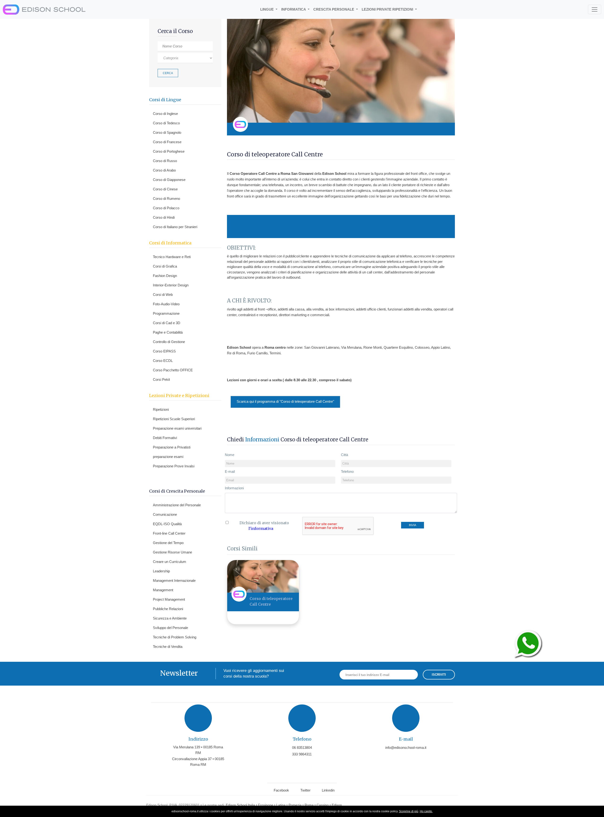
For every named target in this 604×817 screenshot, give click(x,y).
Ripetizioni (161, 409)
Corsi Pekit (161, 379)
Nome (229, 455)
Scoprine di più (408, 811)
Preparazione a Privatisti (171, 447)
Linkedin (328, 790)
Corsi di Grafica (165, 266)
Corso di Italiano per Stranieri (175, 227)
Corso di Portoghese (169, 151)
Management (163, 590)
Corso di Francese (167, 142)
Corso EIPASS (164, 351)
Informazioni (234, 488)
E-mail (230, 471)
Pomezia (295, 805)
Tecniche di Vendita (167, 647)
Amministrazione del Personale (177, 505)
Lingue (267, 9)
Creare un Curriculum (169, 562)
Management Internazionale (174, 580)
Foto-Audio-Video (166, 304)
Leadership (161, 571)
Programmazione (166, 313)
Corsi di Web (163, 295)
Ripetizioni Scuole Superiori (174, 419)
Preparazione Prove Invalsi (173, 466)
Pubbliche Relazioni (168, 609)
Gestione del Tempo (168, 543)
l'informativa (260, 528)
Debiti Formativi (165, 438)
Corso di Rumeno (166, 199)
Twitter (305, 790)
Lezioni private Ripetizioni (388, 9)
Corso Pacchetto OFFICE (173, 370)
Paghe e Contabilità (168, 332)
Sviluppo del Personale (170, 628)
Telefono (347, 471)
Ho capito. (426, 811)
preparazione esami (168, 457)
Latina (280, 805)
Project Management (169, 599)
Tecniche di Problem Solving (174, 637)
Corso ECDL (163, 361)
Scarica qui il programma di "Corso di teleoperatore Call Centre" (285, 401)
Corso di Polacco (166, 208)
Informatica (294, 9)
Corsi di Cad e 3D (166, 323)
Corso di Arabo (164, 170)
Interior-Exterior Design (171, 285)
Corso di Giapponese (169, 180)
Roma (309, 805)
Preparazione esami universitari (177, 428)
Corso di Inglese (165, 114)
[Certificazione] (445, 129)
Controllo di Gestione (169, 342)
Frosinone (265, 805)
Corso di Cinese (165, 189)
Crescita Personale (334, 9)
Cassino (323, 805)
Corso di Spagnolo (167, 132)
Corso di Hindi (164, 217)
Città (344, 455)
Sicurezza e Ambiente (170, 618)
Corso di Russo (165, 161)
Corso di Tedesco (166, 123)
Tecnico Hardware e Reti (172, 257)
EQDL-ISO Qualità (167, 524)
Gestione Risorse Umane (172, 552)
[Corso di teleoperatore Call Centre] (263, 576)
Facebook (281, 790)
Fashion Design (165, 276)
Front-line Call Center (169, 533)
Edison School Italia (240, 805)
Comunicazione (165, 514)
